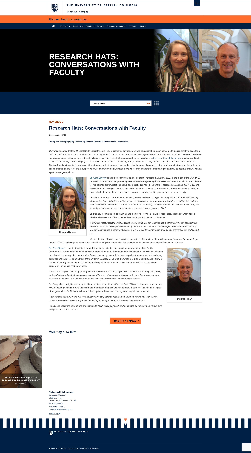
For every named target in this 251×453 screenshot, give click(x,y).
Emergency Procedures (57, 448)
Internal (143, 26)
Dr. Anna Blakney (98, 178)
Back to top (54, 414)
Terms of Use (73, 448)
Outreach (132, 26)
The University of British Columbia (54, 7)
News (99, 26)
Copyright (83, 448)
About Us (63, 26)
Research (77, 26)
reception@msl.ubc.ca (63, 409)
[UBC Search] (197, 3)
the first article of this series (167, 158)
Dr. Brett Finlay (56, 248)
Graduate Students (115, 26)
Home (53, 26)
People (89, 26)
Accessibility (94, 448)
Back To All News (125, 321)
